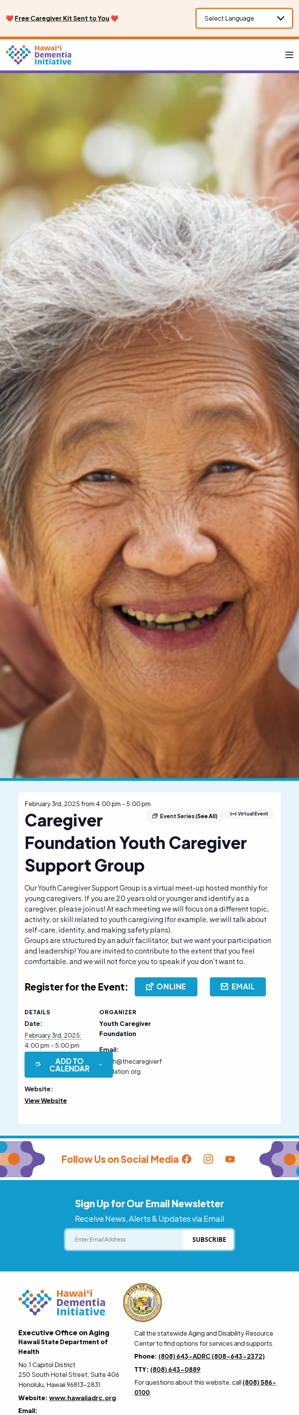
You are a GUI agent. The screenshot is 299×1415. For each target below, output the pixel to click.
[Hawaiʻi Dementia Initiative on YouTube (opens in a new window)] (230, 1160)
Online (171, 986)
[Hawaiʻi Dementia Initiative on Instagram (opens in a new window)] (208, 1160)
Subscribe (209, 1239)
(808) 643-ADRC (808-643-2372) (211, 1356)
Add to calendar (69, 1064)
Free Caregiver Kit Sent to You (62, 18)
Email (243, 986)
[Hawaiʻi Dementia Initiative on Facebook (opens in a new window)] (186, 1160)
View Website (46, 1100)
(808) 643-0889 (175, 1369)
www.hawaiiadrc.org (82, 1398)
